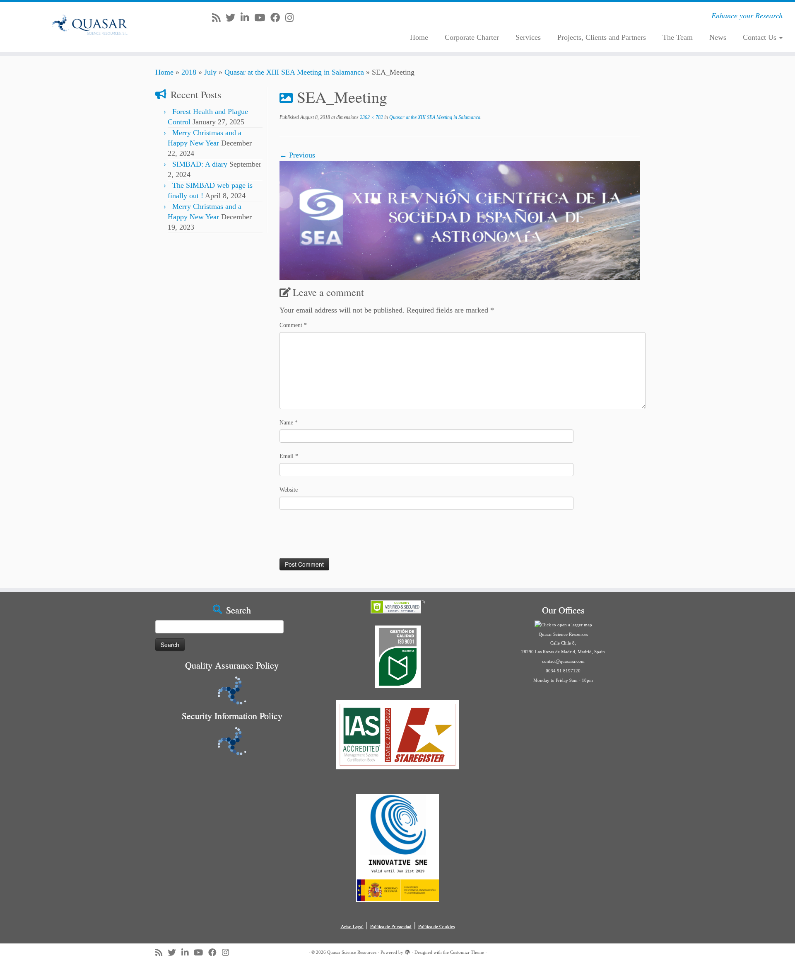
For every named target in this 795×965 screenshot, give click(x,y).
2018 (188, 72)
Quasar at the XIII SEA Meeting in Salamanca (294, 72)
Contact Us (760, 37)
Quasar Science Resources (351, 952)
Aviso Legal (352, 926)
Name (288, 422)
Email (288, 456)
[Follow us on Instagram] (292, 17)
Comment (293, 325)
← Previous (297, 155)
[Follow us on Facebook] (277, 17)
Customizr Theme (467, 952)
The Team (677, 37)
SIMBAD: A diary (199, 164)
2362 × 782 (371, 117)
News (717, 37)
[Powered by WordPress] (407, 951)
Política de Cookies (436, 926)
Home (419, 37)
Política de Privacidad (391, 926)
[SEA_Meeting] (459, 220)
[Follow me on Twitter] (233, 17)
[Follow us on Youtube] (262, 17)
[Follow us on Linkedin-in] (247, 17)
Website (288, 490)
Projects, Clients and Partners (601, 37)
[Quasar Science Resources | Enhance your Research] (91, 27)
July (210, 72)
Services (528, 37)
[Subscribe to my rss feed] (219, 17)
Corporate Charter (472, 37)
